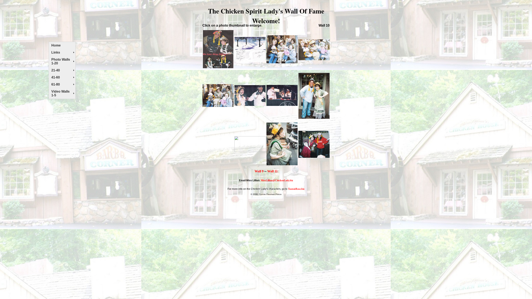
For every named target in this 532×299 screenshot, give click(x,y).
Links (55, 52)
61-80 (55, 84)
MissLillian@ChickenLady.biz (277, 180)
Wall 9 (259, 171)
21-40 (55, 70)
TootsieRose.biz (296, 188)
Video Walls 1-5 (60, 93)
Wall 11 (272, 171)
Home (56, 45)
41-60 (55, 77)
